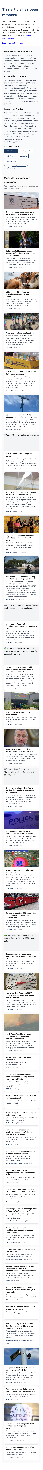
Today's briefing (11, 151)
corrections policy (9, 168)
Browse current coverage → (13, 43)
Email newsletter (26, 151)
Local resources (11, 161)
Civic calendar (22, 156)
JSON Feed (9, 156)
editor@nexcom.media (19, 166)
